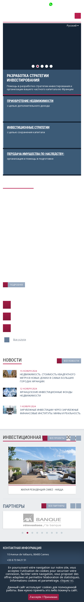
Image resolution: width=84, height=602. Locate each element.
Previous (13, 48)
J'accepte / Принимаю (43, 596)
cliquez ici (66, 580)
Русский (71, 25)
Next (71, 48)
